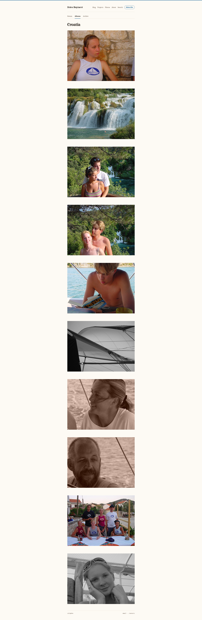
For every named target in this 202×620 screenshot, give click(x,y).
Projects (100, 7)
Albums (77, 16)
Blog (94, 7)
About (114, 7)
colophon (70, 613)
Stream (69, 16)
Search (120, 7)
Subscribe (129, 7)
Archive (85, 16)
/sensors (132, 613)
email (124, 613)
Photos (107, 7)
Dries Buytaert (75, 7)
